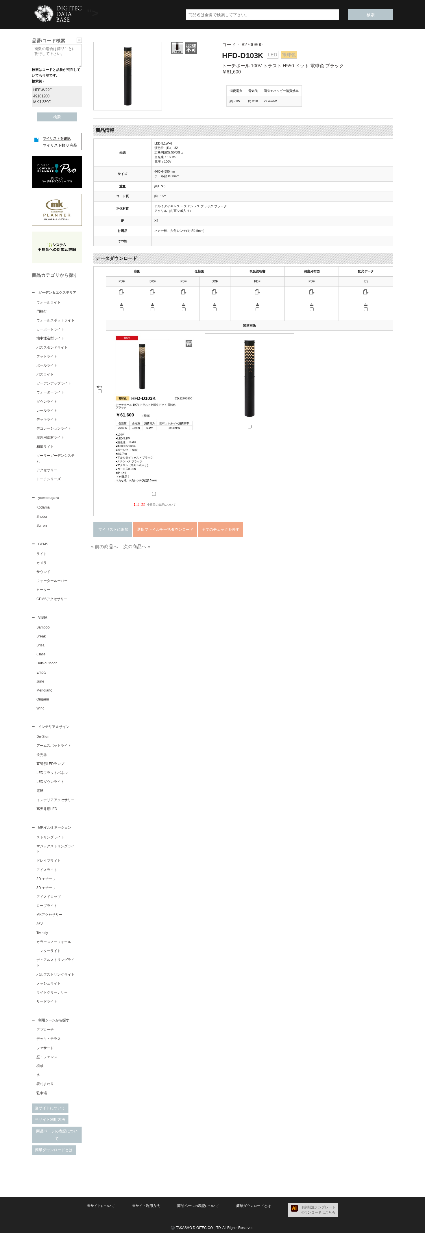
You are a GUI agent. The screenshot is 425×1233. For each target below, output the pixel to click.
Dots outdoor (46, 663)
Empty (41, 672)
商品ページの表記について (56, 1135)
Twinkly (42, 933)
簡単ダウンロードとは (54, 1150)
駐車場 (41, 1093)
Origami (42, 699)
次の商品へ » (136, 546)
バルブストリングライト (55, 975)
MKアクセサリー (49, 915)
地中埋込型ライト (50, 338)
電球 (39, 791)
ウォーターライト (50, 392)
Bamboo (43, 627)
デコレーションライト (53, 428)
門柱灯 (41, 311)
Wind (40, 708)
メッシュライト (48, 983)
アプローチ (45, 1030)
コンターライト (48, 951)
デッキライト (46, 419)
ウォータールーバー (52, 581)
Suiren (41, 526)
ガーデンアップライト (53, 383)
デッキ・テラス (48, 1039)
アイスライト (46, 870)
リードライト (46, 1001)
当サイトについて (50, 1108)
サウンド (43, 572)
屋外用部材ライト (50, 437)
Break (41, 636)
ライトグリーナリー (52, 992)
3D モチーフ (46, 888)
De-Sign (42, 737)
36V (39, 924)
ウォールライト (48, 302)
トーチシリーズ (48, 479)
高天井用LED (46, 809)
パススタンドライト (52, 347)
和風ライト (45, 447)
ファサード (45, 1048)
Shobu (41, 517)
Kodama (43, 507)
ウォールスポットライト (55, 320)
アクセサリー (46, 470)
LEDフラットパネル (52, 773)
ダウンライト (46, 402)
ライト (41, 554)
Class (40, 654)
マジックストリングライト (55, 849)
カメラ (41, 563)
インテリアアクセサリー (55, 800)
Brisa (40, 645)
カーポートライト (50, 329)
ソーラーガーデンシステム (55, 458)
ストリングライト (50, 837)
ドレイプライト (48, 861)
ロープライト (46, 906)
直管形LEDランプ (50, 764)
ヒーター (43, 590)
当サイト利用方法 (50, 1119)
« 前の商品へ (104, 546)
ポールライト (46, 365)
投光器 (41, 755)
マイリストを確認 (57, 138)
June (40, 681)
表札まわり (45, 1084)
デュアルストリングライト (55, 962)
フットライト (46, 356)
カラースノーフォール (53, 942)
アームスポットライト (53, 746)
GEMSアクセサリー (51, 599)
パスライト (45, 374)
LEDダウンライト (50, 782)
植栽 (39, 1066)
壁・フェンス (46, 1057)
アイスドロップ (48, 897)
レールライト (46, 410)
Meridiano (44, 690)
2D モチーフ (46, 879)
